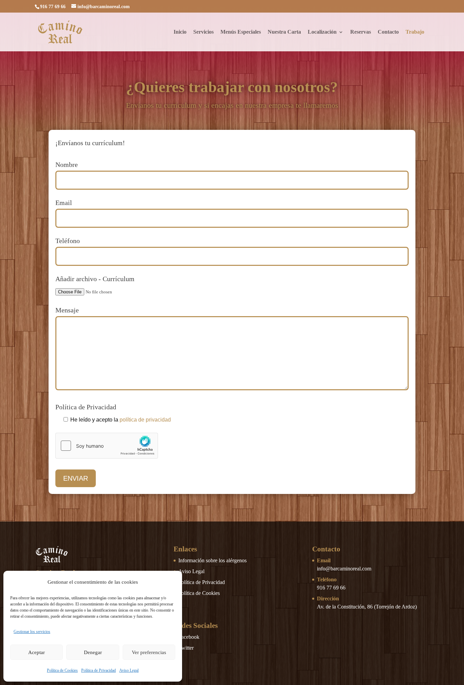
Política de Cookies (62, 670)
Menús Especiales (240, 32)
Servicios (203, 32)
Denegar (93, 652)
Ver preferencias (149, 652)
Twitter (186, 648)
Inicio (180, 32)
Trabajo (415, 32)
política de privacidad (145, 420)
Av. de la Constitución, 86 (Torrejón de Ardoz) (367, 607)
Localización (322, 32)
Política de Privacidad (98, 670)
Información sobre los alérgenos (212, 560)
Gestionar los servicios (32, 631)
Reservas (360, 32)
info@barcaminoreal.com (344, 568)
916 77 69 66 (331, 587)
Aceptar (36, 652)
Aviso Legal (129, 670)
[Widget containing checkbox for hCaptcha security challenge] (106, 446)
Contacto (388, 32)
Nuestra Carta (284, 32)
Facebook (188, 637)
